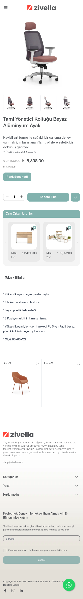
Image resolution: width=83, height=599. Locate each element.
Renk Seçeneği (17, 177)
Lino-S (7, 363)
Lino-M (48, 363)
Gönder (41, 559)
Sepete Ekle (48, 197)
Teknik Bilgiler (15, 278)
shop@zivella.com (13, 462)
